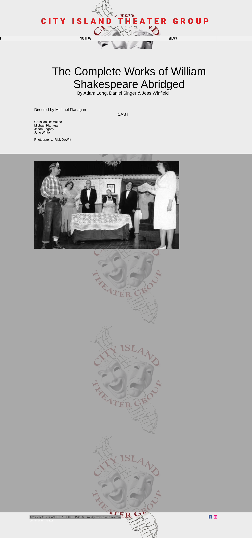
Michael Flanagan (70, 109)
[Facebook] (210, 517)
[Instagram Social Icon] (215, 517)
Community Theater (41, 520)
